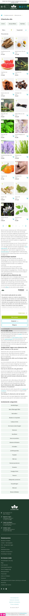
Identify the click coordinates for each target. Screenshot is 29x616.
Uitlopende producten (14, 479)
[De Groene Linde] (14, 7)
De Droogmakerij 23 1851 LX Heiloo (7, 513)
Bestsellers (14, 413)
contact (20, 334)
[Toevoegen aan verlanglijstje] (2, 38)
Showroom (3, 578)
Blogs (2, 562)
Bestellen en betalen (5, 540)
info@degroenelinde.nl (8, 518)
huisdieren (3, 390)
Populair (14, 455)
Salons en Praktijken (5, 576)
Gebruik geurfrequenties (6, 567)
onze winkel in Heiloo (17, 337)
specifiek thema (5, 251)
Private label (3, 573)
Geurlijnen (14, 434)
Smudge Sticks (14, 471)
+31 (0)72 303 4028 (7, 530)
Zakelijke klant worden (6, 584)
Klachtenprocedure (5, 549)
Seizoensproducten (14, 463)
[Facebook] (1, 589)
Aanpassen (13, 321)
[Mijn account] (22, 7)
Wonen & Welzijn (14, 492)
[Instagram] (4, 589)
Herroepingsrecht (14, 597)
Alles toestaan (14, 317)
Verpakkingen (14, 483)
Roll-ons (14, 459)
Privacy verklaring (14, 604)
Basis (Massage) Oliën (14, 409)
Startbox (22, 23)
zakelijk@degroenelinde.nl (9, 529)
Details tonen (21, 313)
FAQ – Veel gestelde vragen (7, 545)
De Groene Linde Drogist (14, 426)
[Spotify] (6, 589)
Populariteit (20, 30)
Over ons (3, 547)
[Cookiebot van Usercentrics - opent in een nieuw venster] (18, 290)
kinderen (24, 389)
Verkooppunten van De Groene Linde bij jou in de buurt (13, 580)
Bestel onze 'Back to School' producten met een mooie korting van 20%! (14, 2)
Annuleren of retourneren (6, 551)
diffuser (7, 287)
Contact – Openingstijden (6, 542)
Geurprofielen (12, 23)
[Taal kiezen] (20, 7)
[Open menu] (1, 7)
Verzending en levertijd (6, 553)
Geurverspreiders (14, 438)
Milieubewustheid (5, 571)
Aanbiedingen (14, 405)
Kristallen (14, 446)
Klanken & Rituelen (14, 442)
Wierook (14, 488)
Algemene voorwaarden (14, 602)
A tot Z (3, 23)
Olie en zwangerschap (6, 569)
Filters (3, 30)
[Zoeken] (4, 7)
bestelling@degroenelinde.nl (9, 523)
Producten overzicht (8, 15)
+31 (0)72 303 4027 (7, 525)
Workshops (3, 582)
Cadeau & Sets (14, 422)
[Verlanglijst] (24, 7)
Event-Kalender (4, 565)
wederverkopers (9, 339)
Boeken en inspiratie (14, 417)
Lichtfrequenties (14, 450)
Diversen (14, 430)
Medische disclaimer (14, 600)
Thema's (14, 475)
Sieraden (14, 467)
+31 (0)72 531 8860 (7, 519)
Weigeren (14, 325)
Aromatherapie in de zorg (7, 560)
